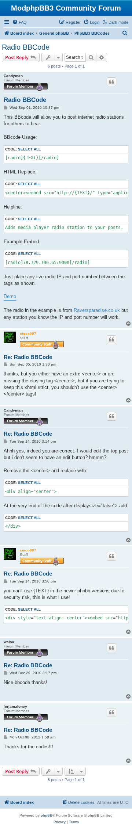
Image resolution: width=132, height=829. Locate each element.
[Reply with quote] (111, 81)
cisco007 (28, 334)
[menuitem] (19, 22)
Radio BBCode (26, 47)
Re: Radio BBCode (28, 357)
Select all (29, 149)
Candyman (13, 76)
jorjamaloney (15, 706)
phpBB (46, 815)
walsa (9, 642)
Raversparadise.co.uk (97, 310)
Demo (10, 296)
